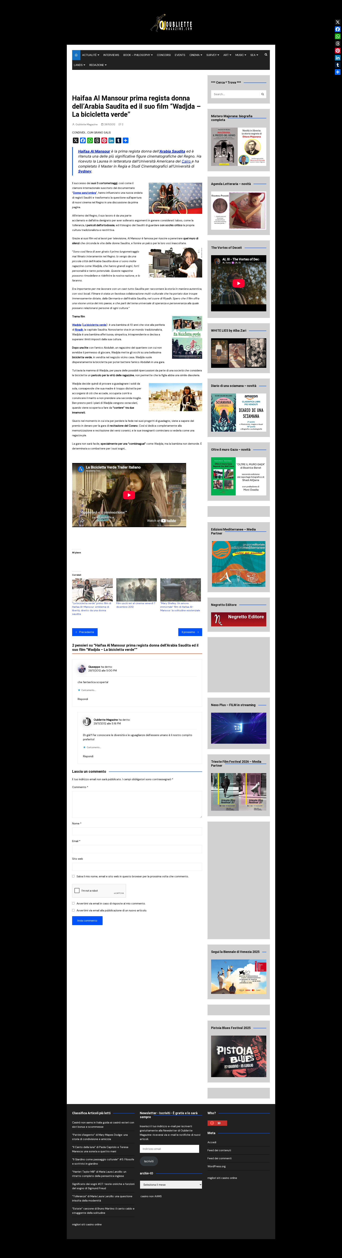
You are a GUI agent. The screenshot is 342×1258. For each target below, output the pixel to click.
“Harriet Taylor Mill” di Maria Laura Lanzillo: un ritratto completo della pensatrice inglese (99, 1174)
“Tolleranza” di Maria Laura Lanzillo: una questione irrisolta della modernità (102, 1198)
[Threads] (337, 43)
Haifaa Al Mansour (94, 151)
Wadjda (76, 325)
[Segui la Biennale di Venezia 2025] (238, 976)
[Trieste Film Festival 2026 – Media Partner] (238, 792)
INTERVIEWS (111, 55)
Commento (80, 787)
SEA (253, 55)
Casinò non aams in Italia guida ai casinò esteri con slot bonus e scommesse (103, 1125)
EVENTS (180, 55)
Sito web (77, 859)
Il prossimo (188, 632)
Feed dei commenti (220, 1158)
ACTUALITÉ (89, 55)
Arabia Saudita (172, 151)
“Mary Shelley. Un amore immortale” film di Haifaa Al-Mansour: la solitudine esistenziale (180, 607)
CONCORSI (164, 55)
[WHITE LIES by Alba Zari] (238, 353)
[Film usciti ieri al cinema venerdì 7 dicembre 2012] (136, 589)
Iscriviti (149, 1161)
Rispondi (83, 699)
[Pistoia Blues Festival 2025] (238, 1056)
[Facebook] (337, 29)
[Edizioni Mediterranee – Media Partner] (238, 564)
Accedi (212, 1142)
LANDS (78, 65)
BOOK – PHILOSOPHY (136, 55)
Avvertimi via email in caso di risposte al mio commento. (111, 903)
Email (76, 841)
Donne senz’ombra (84, 193)
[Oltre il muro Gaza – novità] (238, 476)
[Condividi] (337, 72)
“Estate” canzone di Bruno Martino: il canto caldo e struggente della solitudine (103, 1211)
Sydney (84, 171)
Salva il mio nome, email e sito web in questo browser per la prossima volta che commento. (133, 876)
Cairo (187, 161)
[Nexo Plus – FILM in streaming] (238, 728)
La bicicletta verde (94, 325)
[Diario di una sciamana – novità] (238, 412)
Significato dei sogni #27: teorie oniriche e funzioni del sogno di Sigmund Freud (103, 1186)
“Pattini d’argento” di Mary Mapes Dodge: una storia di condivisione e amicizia (100, 1137)
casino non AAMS (151, 1196)
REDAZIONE (96, 65)
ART (226, 55)
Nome (76, 823)
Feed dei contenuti (219, 1150)
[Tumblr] (337, 64)
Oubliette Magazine (87, 124)
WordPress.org (217, 1166)
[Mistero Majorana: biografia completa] (238, 147)
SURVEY (211, 55)
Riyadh (79, 329)
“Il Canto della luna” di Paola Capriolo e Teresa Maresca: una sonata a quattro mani (100, 1149)
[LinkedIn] (337, 57)
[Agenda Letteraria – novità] (238, 210)
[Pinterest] (337, 50)
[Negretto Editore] (238, 619)
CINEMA (195, 55)
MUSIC (239, 55)
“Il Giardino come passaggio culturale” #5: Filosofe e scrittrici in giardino (103, 1162)
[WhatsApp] (337, 36)
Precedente (86, 632)
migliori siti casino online (87, 1224)
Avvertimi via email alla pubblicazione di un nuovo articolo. (112, 910)
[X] (337, 22)
